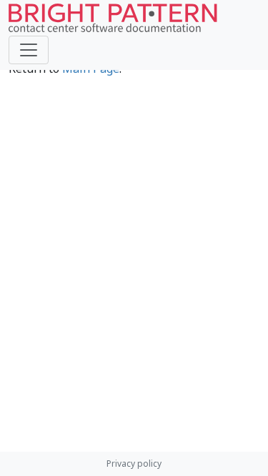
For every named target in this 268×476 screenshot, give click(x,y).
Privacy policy (134, 463)
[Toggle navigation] (29, 50)
